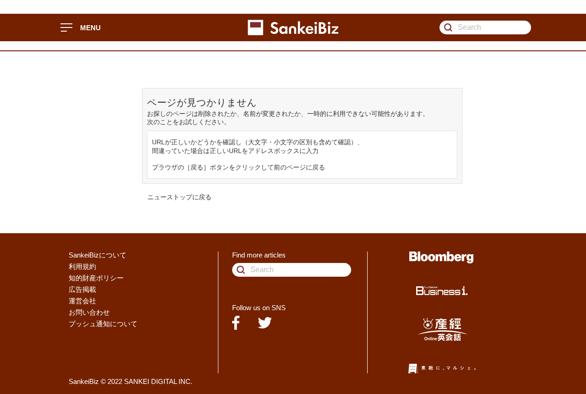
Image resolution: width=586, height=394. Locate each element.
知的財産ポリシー (96, 277)
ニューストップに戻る (179, 197)
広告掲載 (82, 289)
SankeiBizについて (97, 255)
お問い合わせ (89, 312)
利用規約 (82, 266)
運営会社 (82, 300)
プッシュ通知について (103, 323)
